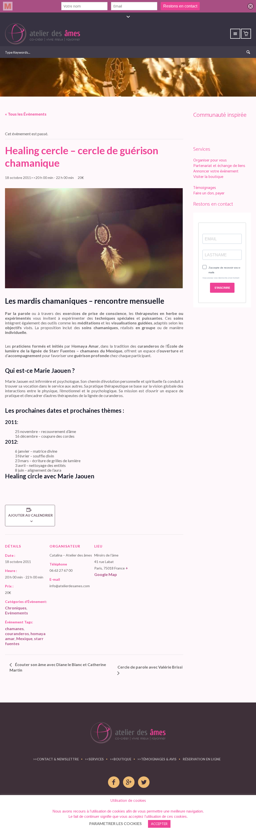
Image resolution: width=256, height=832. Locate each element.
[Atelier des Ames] (128, 732)
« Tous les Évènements (25, 114)
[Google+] (129, 782)
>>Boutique (120, 759)
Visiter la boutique (208, 176)
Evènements (16, 612)
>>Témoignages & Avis (157, 759)
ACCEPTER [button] (159, 824)
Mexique (24, 638)
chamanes (14, 628)
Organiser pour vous (210, 160)
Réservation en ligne (201, 759)
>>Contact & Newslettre (56, 759)
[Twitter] (144, 782)
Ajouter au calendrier (30, 515)
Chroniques (15, 607)
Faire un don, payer (208, 193)
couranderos (17, 633)
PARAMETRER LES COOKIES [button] (115, 823)
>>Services (94, 759)
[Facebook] (114, 782)
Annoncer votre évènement (215, 171)
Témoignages (204, 187)
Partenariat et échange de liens (219, 165)
